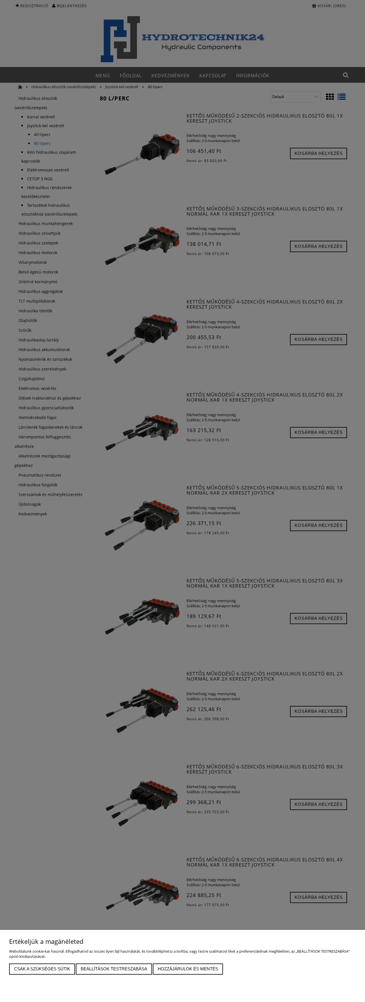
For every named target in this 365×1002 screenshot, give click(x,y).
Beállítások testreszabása (114, 968)
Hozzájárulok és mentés (188, 968)
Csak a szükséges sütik (42, 968)
